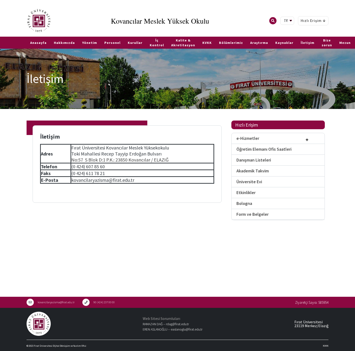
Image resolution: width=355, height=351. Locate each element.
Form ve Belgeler (252, 214)
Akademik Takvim (252, 171)
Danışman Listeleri (253, 160)
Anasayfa (38, 42)
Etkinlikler (246, 192)
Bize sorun (327, 42)
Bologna (244, 203)
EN (9, 34)
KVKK (207, 42)
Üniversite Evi (249, 181)
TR (2, 34)
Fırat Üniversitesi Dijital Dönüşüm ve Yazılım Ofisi (60, 345)
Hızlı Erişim (311, 21)
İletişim (307, 42)
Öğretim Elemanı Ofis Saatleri (263, 149)
